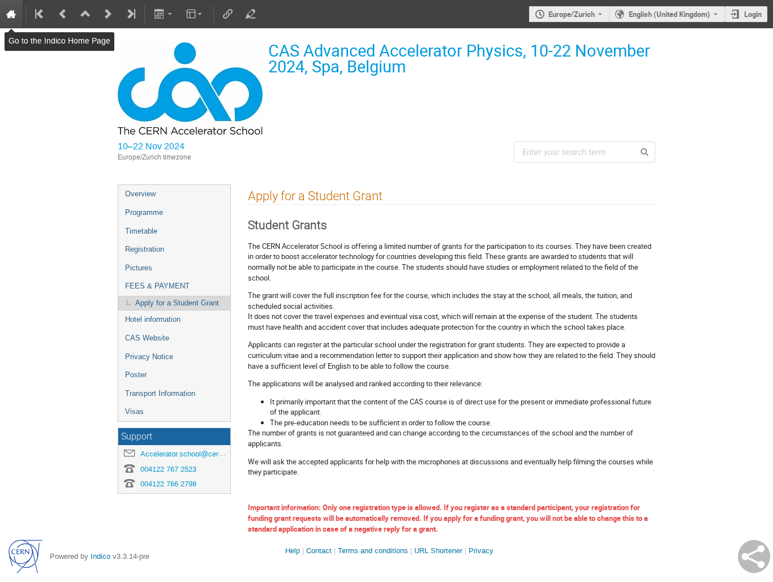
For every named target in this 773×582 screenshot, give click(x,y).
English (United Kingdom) (669, 14)
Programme (144, 212)
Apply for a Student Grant (177, 303)
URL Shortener (438, 550)
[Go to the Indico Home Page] (11, 14)
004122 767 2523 (168, 469)
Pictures (138, 268)
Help (292, 550)
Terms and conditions (373, 550)
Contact (319, 550)
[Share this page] (754, 557)
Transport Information (160, 393)
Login (753, 14)
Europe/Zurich (571, 14)
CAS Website (147, 338)
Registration (144, 249)
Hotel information (153, 319)
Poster (136, 374)
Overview (140, 193)
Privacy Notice (149, 356)
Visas (134, 411)
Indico (100, 556)
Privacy (481, 550)
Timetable (141, 231)
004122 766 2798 (168, 484)
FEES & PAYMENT (157, 286)
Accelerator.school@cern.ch (186, 454)
